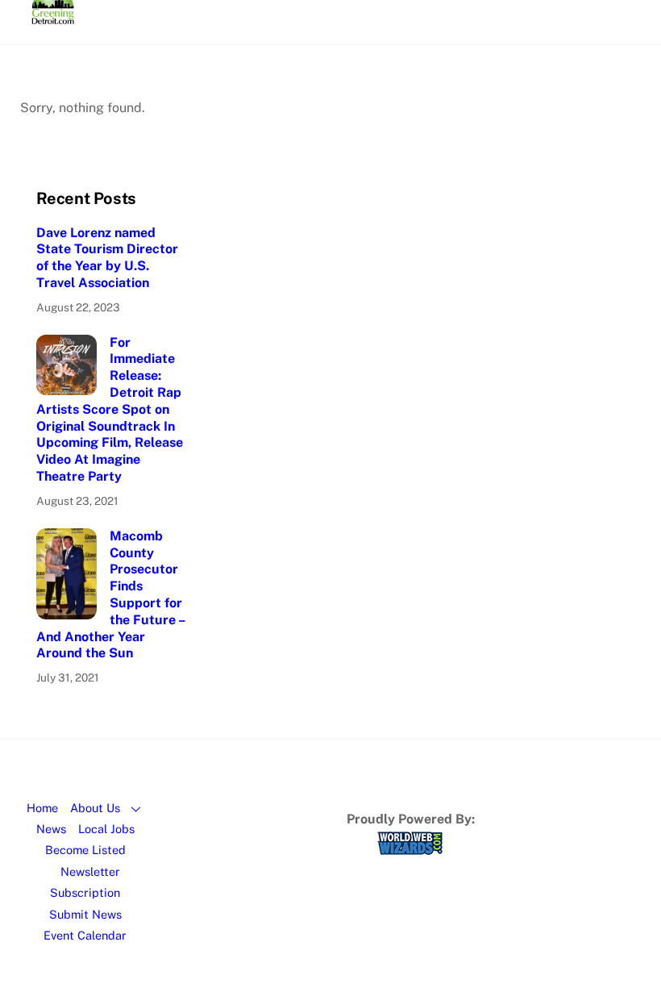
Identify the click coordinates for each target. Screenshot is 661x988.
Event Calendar (85, 935)
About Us (95, 808)
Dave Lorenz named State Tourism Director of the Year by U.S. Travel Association (107, 257)
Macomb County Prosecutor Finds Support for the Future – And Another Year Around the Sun (110, 594)
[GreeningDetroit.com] (52, 17)
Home (42, 808)
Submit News (85, 914)
